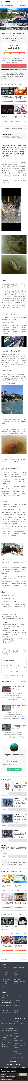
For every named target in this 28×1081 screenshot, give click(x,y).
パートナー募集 (22, 1067)
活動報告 (7, 128)
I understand (22, 1074)
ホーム (2, 128)
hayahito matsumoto (9, 38)
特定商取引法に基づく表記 (19, 1043)
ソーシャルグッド (20, 38)
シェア (14, 69)
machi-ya (3, 1044)
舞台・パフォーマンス (18, 983)
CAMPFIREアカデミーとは (6, 1005)
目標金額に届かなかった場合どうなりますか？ (12, 665)
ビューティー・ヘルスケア (19, 981)
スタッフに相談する (18, 995)
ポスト (6, 69)
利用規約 (16, 1036)
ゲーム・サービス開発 (5, 979)
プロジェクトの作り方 (5, 1010)
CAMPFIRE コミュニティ (6, 1023)
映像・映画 (16, 976)
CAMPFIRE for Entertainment (7, 1030)
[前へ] (2, 17)
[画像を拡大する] (12, 790)
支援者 (14, 128)
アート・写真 (4, 983)
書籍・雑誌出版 (17, 979)
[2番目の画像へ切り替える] (8, 28)
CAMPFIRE (3, 1021)
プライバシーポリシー (18, 1040)
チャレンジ (16, 972)
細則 (15, 1038)
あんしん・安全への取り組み (20, 1023)
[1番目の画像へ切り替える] (3, 28)
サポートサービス (17, 1007)
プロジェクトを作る (5, 995)
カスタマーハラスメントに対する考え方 (20, 1050)
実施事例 (16, 1010)
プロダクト (3, 970)
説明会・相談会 (17, 1005)
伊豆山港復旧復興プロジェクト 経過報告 (19, 726)
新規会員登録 (23, 2)
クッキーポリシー (17, 1053)
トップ (2, 959)
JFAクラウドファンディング (7, 1042)
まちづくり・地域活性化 (19, 967)
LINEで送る (23, 69)
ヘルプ (15, 1028)
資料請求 (3, 997)
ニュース (16, 1026)
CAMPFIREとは (17, 1021)
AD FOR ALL (4, 1037)
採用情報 (14, 1067)
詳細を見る (4, 793)
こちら (17, 676)
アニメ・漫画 (4, 974)
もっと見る (22, 681)
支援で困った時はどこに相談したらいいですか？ (12, 667)
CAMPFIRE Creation (5, 1026)
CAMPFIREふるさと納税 (6, 1035)
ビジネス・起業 (4, 981)
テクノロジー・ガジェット (6, 967)
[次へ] (26, 17)
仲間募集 (20, 128)
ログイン (17, 2)
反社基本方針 (16, 1047)
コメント (25, 128)
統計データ (16, 1012)
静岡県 (14, 40)
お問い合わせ (16, 1030)
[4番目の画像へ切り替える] (19, 28)
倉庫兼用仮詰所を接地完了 (19, 706)
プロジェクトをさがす (21, 5)
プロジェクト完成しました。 (18, 687)
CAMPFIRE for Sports (5, 1032)
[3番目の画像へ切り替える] (14, 28)
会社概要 (6, 1067)
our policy (14, 1079)
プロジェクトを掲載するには (7, 5)
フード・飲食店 (4, 972)
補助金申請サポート (5, 1046)
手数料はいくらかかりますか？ (9, 663)
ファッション (4, 976)
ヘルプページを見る (14, 671)
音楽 (15, 970)
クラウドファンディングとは (7, 1007)
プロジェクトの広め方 (5, 1012)
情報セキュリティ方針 (18, 1045)
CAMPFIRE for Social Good (7, 1028)
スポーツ (16, 974)
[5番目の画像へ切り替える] (25, 28)
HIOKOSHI (3, 1039)
